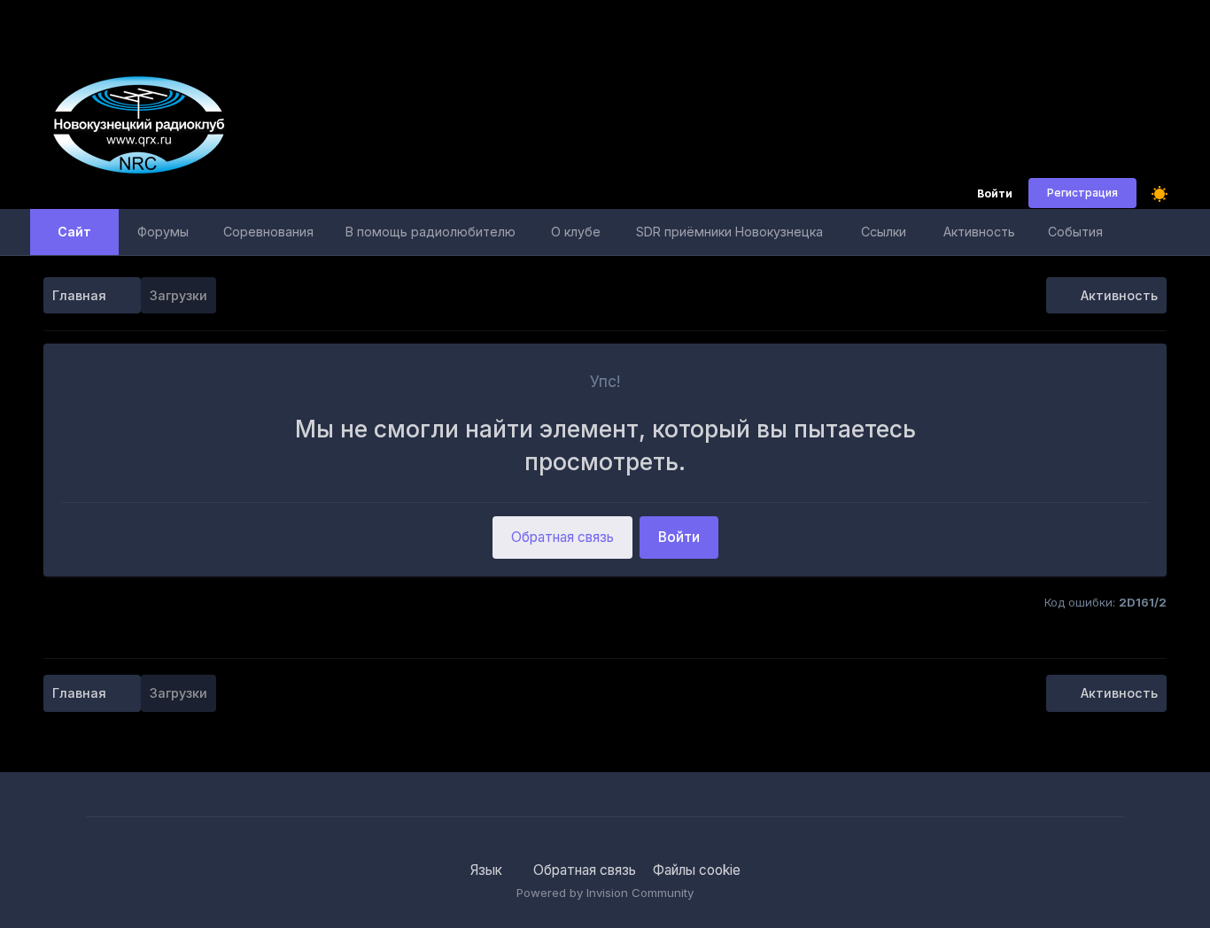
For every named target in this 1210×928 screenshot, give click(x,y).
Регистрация (1082, 192)
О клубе (576, 231)
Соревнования (268, 231)
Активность (979, 231)
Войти (994, 194)
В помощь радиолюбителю (430, 231)
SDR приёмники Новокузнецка (729, 231)
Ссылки (883, 231)
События (1075, 231)
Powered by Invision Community (605, 892)
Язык (488, 870)
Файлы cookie (697, 870)
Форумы (163, 231)
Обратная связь (562, 537)
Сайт (74, 231)
